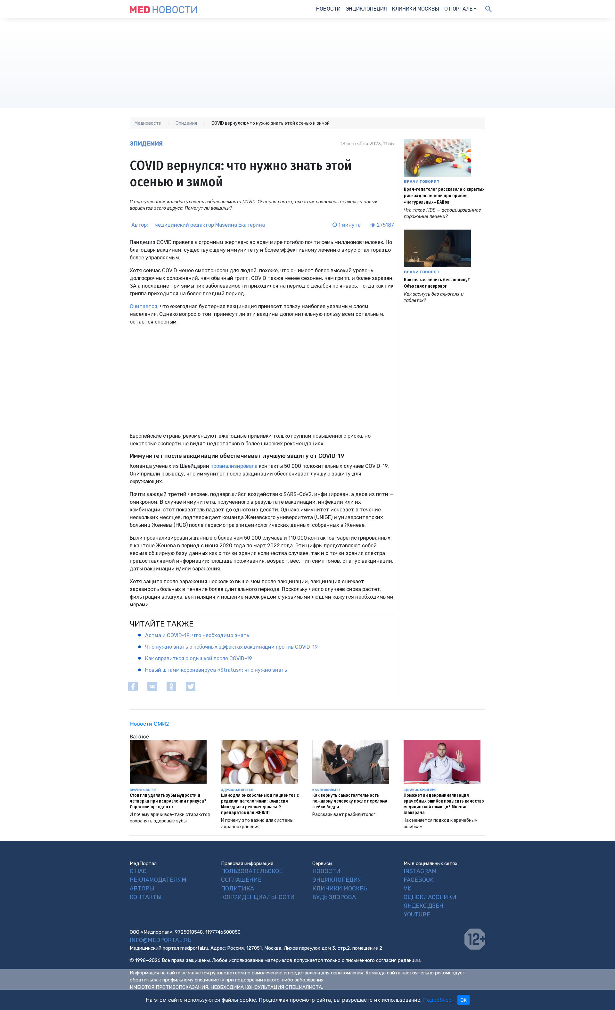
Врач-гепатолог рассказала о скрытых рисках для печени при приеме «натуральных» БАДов (444, 196)
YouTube (417, 914)
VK (407, 888)
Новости (328, 9)
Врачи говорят (421, 181)
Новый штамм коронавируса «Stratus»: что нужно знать (216, 670)
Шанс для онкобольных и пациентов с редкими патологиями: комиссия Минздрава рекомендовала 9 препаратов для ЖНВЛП (260, 804)
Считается (143, 306)
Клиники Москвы (415, 9)
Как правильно (326, 790)
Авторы (142, 888)
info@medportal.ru (161, 940)
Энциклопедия (366, 9)
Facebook (418, 879)
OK (463, 1000)
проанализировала (234, 466)
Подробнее (437, 1000)
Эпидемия (146, 143)
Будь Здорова (334, 897)
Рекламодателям (158, 879)
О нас (138, 871)
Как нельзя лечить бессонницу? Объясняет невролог (437, 283)
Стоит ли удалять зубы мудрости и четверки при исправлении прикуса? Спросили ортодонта (168, 801)
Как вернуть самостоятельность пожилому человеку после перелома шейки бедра (349, 801)
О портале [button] (458, 9)
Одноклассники (430, 897)
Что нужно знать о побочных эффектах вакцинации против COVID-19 (231, 647)
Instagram (420, 871)
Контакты (145, 897)
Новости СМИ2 (149, 723)
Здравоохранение (237, 790)
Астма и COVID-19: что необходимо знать (197, 635)
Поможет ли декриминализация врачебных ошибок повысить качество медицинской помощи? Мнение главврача (444, 804)
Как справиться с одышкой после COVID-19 (198, 658)
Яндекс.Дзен (423, 905)
